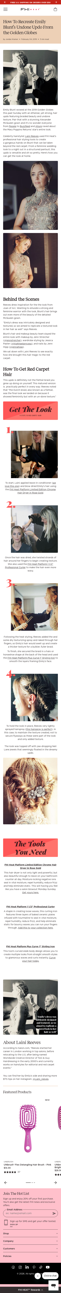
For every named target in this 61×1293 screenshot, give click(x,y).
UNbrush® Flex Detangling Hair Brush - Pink (27, 1164)
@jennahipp (16, 347)
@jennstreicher (12, 340)
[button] (30, 1290)
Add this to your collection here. (35, 927)
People (12, 126)
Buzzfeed (25, 126)
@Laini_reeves (40, 1079)
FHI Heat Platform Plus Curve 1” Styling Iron (31, 658)
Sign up (14, 1225)
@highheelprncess (22, 343)
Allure (38, 126)
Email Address (14, 1209)
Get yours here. (30, 892)
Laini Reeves (32, 136)
